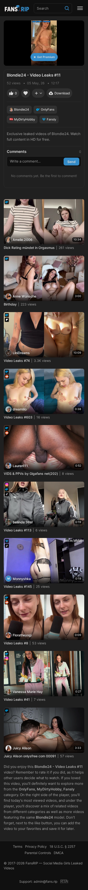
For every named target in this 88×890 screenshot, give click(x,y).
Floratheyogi (22, 635)
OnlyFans (47, 109)
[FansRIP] (17, 8)
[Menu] (80, 8)
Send (71, 162)
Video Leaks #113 (17, 530)
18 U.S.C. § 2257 (62, 846)
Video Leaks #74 (17, 361)
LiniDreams (21, 353)
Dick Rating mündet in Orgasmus (29, 248)
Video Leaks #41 (17, 699)
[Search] (67, 8)
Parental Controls (38, 853)
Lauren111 (20, 466)
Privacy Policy (36, 846)
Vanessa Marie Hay (28, 692)
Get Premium (46, 57)
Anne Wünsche (24, 296)
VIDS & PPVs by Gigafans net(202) (31, 474)
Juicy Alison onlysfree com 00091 (30, 756)
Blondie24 (21, 109)
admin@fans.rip (45, 881)
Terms (17, 846)
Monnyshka (22, 579)
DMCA (58, 853)
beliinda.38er (23, 522)
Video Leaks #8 (16, 643)
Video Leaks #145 (18, 586)
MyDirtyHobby (24, 119)
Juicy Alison (22, 748)
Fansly (51, 119)
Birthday (10, 304)
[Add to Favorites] (25, 93)
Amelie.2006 (22, 240)
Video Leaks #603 (18, 417)
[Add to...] (38, 93)
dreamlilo (20, 409)
